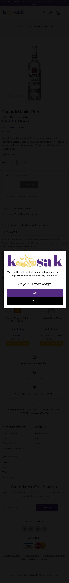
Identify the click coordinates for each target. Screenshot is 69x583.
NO (34, 301)
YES (35, 293)
